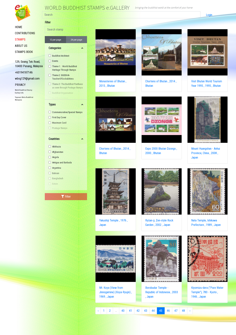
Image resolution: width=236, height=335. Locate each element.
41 (130, 310)
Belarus (55, 189)
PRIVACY (20, 85)
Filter (48, 22)
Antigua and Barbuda (62, 162)
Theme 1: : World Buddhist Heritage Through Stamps (64, 68)
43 (145, 310)
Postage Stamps (59, 128)
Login (209, 15)
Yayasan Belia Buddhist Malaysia (24, 98)
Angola (55, 157)
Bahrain (55, 173)
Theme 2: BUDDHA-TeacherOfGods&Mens (63, 77)
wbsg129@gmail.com (27, 78)
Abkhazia (56, 146)
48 (183, 310)
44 (153, 310)
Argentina (56, 167)
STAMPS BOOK (24, 52)
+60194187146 (24, 72)
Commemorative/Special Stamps (67, 112)
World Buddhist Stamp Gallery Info (23, 91)
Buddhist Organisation (62, 93)
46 (168, 310)
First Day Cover (59, 117)
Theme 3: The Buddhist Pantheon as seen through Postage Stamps (67, 86)
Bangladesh (57, 178)
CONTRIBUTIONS (25, 33)
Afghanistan (57, 152)
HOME (18, 27)
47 (175, 310)
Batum (55, 183)
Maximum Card (59, 122)
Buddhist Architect (60, 55)
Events (55, 61)
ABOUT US (21, 46)
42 (138, 310)
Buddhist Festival (60, 98)
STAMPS (20, 39)
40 (123, 310)
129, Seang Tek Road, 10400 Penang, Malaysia (29, 64)
